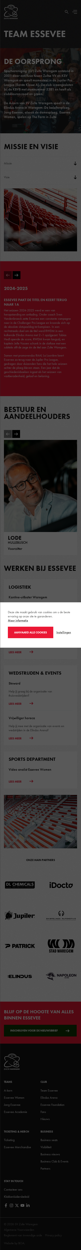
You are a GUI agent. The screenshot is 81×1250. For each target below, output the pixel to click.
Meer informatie (18, 620)
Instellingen (63, 632)
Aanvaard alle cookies (30, 632)
